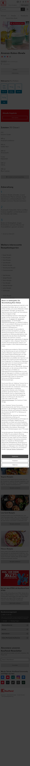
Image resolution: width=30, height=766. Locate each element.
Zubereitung (15, 73)
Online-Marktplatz (12, 5)
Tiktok (13, 682)
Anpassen (15, 460)
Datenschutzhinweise (11, 694)
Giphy (18, 682)
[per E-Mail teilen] (2, 56)
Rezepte (13, 15)
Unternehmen (6, 633)
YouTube (7, 677)
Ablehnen (15, 465)
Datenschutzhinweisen (8, 400)
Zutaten (15, 69)
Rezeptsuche (24, 15)
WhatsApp (23, 682)
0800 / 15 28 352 (6, 614)
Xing (13, 677)
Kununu (7, 682)
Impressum (3, 694)
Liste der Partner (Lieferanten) (15, 449)
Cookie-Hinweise (21, 694)
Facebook (2, 677)
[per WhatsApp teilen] (10, 56)
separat (12, 319)
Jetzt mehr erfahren (15, 603)
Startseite (3, 15)
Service (4, 629)
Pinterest (2, 682)
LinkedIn (23, 677)
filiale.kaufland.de (7, 625)
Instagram (18, 677)
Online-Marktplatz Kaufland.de (11, 638)
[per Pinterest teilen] (7, 56)
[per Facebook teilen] (5, 56)
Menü (28, 1)
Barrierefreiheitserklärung (7, 696)
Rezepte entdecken (15, 488)
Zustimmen (15, 456)
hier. (5, 402)
